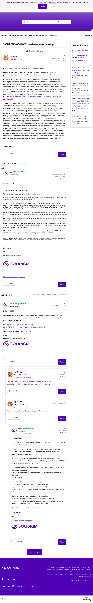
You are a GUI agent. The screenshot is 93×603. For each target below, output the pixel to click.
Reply (62, 154)
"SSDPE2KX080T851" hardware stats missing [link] (43, 35)
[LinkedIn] (14, 579)
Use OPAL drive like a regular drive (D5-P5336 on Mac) (80, 70)
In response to (23, 377)
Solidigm (4, 35)
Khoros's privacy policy (76, 574)
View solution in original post (14, 277)
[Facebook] (2, 579)
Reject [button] (53, 6)
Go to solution (36, 51)
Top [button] (5, 598)
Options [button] (87, 35)
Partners (21, 586)
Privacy (32, 586)
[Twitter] (8, 579)
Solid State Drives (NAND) (18, 35)
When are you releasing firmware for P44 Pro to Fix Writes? (80, 85)
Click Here (59, 2)
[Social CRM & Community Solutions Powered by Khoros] (87, 599)
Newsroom (6, 586)
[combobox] (39, 22)
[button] (42, 6)
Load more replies (35, 552)
